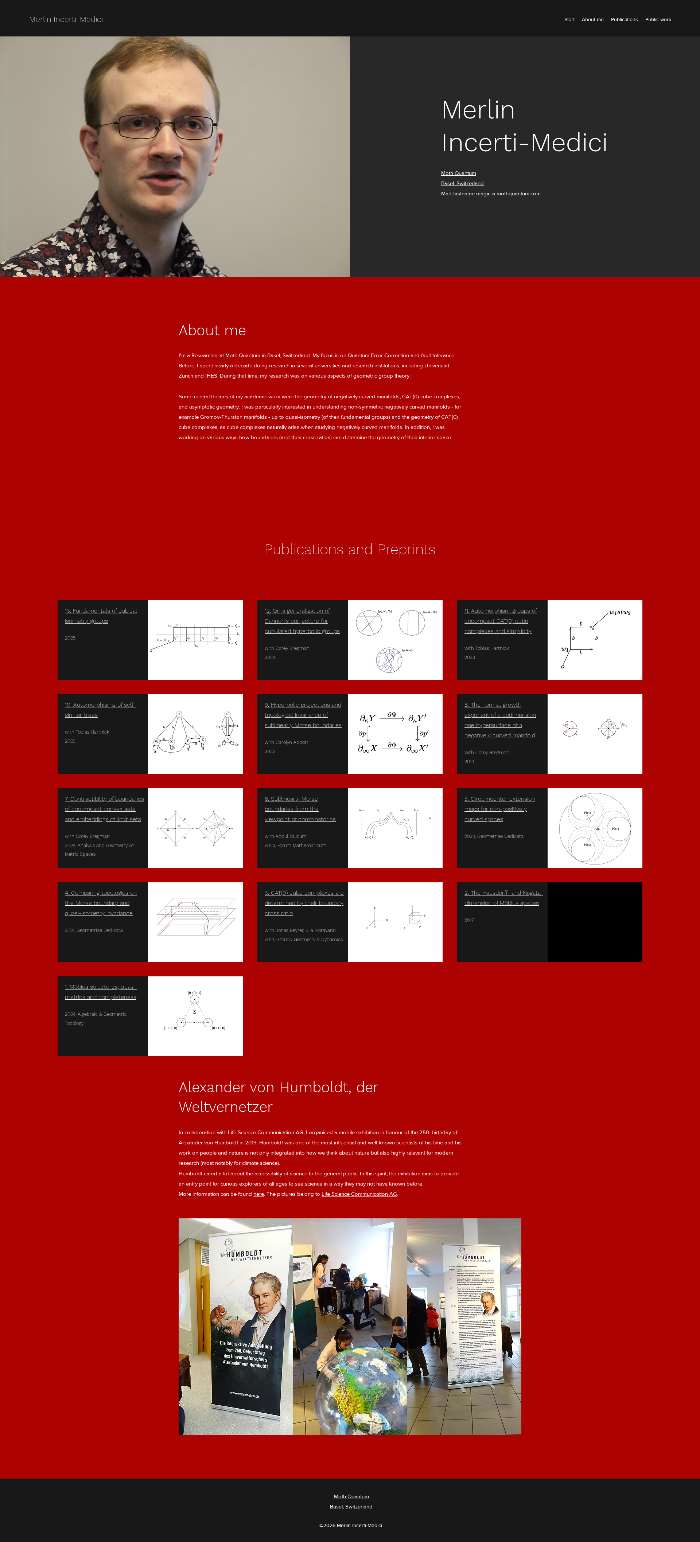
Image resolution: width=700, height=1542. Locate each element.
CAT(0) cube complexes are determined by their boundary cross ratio (304, 903)
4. (68, 892)
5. (467, 798)
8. (467, 704)
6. (268, 798)
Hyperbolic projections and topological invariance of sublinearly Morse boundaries (303, 715)
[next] (508, 1330)
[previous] (192, 1330)
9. (268, 704)
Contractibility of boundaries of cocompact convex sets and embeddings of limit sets (104, 809)
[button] (236, 1326)
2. (467, 892)
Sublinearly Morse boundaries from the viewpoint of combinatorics (300, 809)
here (258, 1194)
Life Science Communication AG (359, 1194)
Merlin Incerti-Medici (66, 19)
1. (67, 986)
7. (67, 798)
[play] (505, 1428)
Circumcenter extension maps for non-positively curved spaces (499, 809)
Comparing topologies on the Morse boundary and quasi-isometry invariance (101, 903)
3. (268, 892)
